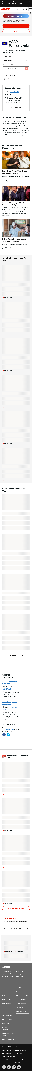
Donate (4, 984)
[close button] (30, 13)
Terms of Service (6, 1050)
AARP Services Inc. (21, 1011)
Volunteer (4, 988)
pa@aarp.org (15, 95)
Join (16, 26)
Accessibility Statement (19, 1050)
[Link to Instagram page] (14, 1067)
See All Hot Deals (16, 928)
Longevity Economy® (8, 1039)
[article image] (16, 168)
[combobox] (16, 68)
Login (23, 9)
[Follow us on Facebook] (4, 734)
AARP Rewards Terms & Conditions (12, 1053)
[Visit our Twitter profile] (8, 734)
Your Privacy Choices (8, 1063)
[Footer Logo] (16, 967)
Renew (16, 31)
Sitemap (4, 1047)
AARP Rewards (6, 996)
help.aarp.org (9, 729)
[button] (30, 9)
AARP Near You (6, 1003)
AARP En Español (21, 984)
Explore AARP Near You (11, 65)
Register (18, 9)
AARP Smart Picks (7, 999)
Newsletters (19, 988)
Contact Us (19, 980)
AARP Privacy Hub (13, 1047)
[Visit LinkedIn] (19, 1067)
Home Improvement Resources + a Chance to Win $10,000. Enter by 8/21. (12, 2)
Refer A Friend (20, 992)
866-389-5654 (14, 92)
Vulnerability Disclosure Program (11, 1059)
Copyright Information (8, 1056)
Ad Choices (25, 1059)
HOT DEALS (9, 918)
